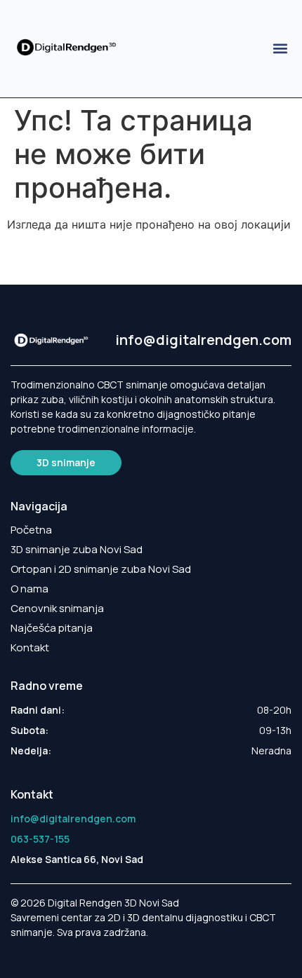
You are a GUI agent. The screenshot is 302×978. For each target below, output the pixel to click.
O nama (29, 589)
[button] (279, 48)
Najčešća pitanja (52, 628)
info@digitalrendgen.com (203, 339)
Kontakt (30, 648)
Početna (31, 530)
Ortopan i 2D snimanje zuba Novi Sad (101, 569)
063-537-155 (40, 838)
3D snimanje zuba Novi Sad (77, 550)
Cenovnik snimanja (57, 609)
